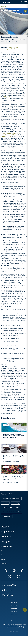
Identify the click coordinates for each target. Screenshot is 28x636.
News (3, 555)
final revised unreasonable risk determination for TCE (10, 134)
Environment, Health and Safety (11, 507)
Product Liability (7, 516)
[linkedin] (9, 576)
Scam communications (14, 617)
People (5, 526)
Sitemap (13, 620)
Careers (5, 546)
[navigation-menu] (25, 2)
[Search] (21, 2)
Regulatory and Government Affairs (12, 511)
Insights (4, 6)
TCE (4, 84)
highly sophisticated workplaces (13, 97)
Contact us (7, 594)
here (2, 401)
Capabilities (7, 531)
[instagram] (14, 570)
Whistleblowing (14, 614)
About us (6, 536)
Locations (4, 551)
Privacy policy (14, 602)
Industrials (5, 503)
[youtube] (18, 576)
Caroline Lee (11, 47)
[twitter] (22, 570)
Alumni (3, 563)
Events (3, 559)
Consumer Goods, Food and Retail (11, 498)
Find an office (8, 585)
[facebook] (5, 570)
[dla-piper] (5, 2)
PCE (2, 90)
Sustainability (15, 503)
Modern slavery (14, 611)
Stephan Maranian (11, 49)
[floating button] (25, 610)
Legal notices (14, 605)
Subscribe (6, 590)
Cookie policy (14, 608)
